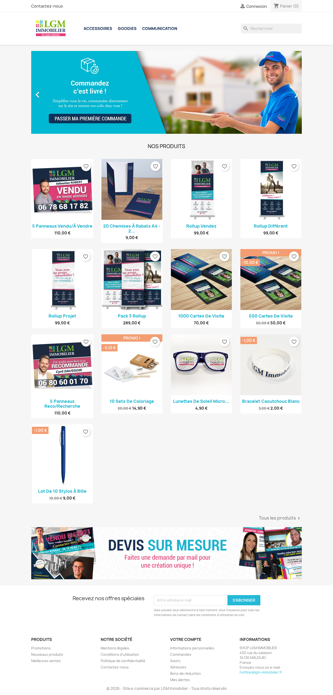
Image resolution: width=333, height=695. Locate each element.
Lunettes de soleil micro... (201, 401)
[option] (166, 92)
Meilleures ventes (46, 660)
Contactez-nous (47, 6)
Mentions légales (115, 648)
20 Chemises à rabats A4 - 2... (131, 228)
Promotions (41, 648)
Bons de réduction (185, 673)
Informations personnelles (192, 648)
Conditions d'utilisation (120, 654)
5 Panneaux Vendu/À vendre (62, 226)
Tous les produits (280, 518)
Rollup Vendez (201, 226)
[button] (51, 92)
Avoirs (175, 660)
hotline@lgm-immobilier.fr (261, 672)
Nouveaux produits (47, 654)
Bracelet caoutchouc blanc (271, 401)
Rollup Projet (62, 316)
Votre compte (185, 639)
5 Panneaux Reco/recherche (62, 403)
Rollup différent (271, 226)
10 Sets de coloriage (132, 401)
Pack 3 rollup (132, 316)
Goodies (127, 28)
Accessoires (98, 28)
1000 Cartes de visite (201, 316)
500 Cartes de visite (271, 316)
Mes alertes (180, 679)
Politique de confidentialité (123, 660)
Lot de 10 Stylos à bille (62, 491)
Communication (159, 28)
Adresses (178, 667)
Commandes (180, 654)
